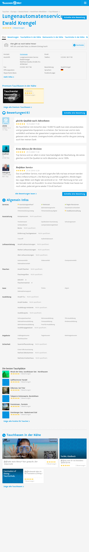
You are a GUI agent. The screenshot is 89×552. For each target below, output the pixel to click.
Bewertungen (13, 37)
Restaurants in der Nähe (53, 37)
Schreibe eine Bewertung (74, 17)
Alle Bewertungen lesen (25, 194)
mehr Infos (8, 77)
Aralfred (5, 154)
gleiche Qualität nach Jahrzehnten (32, 120)
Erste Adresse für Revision (29, 148)
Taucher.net (11, 3)
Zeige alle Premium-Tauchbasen (16, 107)
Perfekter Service (24, 167)
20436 (4, 126)
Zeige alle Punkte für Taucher (15, 421)
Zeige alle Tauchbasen (12, 486)
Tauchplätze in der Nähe (30, 37)
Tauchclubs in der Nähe (74, 37)
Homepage (24, 54)
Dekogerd (6, 172)
